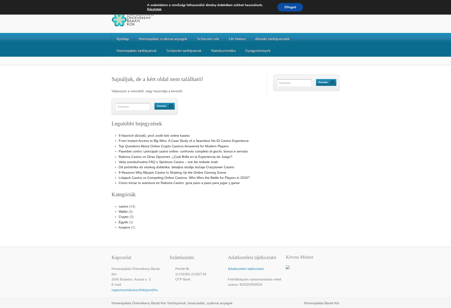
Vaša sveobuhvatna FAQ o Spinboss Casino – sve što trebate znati (168, 162)
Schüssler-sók (208, 39)
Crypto (123, 217)
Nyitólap (123, 39)
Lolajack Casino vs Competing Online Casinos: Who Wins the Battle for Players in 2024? (184, 178)
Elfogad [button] (290, 7)
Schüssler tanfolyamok (184, 51)
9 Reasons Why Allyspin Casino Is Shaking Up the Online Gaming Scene (172, 172)
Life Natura (237, 39)
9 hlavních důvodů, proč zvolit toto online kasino (154, 135)
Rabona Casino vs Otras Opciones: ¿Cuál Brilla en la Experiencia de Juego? (175, 157)
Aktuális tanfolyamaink (272, 39)
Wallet (123, 211)
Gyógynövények (258, 51)
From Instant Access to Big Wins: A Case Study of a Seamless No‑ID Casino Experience (184, 141)
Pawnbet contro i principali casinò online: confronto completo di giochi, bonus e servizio (183, 151)
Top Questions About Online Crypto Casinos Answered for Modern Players (174, 146)
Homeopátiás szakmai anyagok (163, 39)
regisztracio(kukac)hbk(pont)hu (135, 290)
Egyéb (123, 222)
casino (123, 206)
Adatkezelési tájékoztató (246, 269)
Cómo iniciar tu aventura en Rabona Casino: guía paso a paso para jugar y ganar (179, 183)
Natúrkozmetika (223, 51)
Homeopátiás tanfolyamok (137, 51)
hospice (124, 227)
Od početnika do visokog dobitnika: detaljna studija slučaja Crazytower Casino (176, 167)
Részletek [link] (154, 9)
